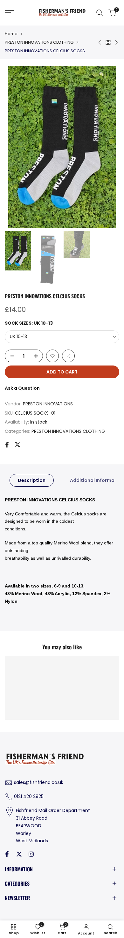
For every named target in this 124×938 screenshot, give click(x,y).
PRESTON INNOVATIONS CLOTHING (39, 42)
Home (11, 34)
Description (31, 480)
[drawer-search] (99, 13)
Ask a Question (22, 388)
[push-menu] (9, 12)
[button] (52, 356)
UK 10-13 (18, 336)
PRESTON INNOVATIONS (48, 404)
